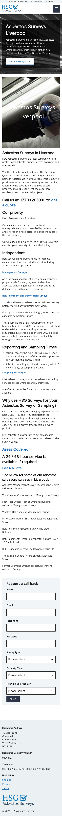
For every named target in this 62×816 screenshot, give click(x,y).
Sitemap (6, 779)
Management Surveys (14, 272)
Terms (5, 788)
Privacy (6, 784)
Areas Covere (14, 449)
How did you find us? (18, 683)
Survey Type (13, 652)
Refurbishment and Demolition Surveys (24, 295)
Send (13, 699)
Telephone (12, 620)
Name (9, 589)
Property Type (14, 668)
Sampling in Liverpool (14, 372)
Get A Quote (11, 468)
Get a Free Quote (19, 61)
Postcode (11, 636)
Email (9, 605)
